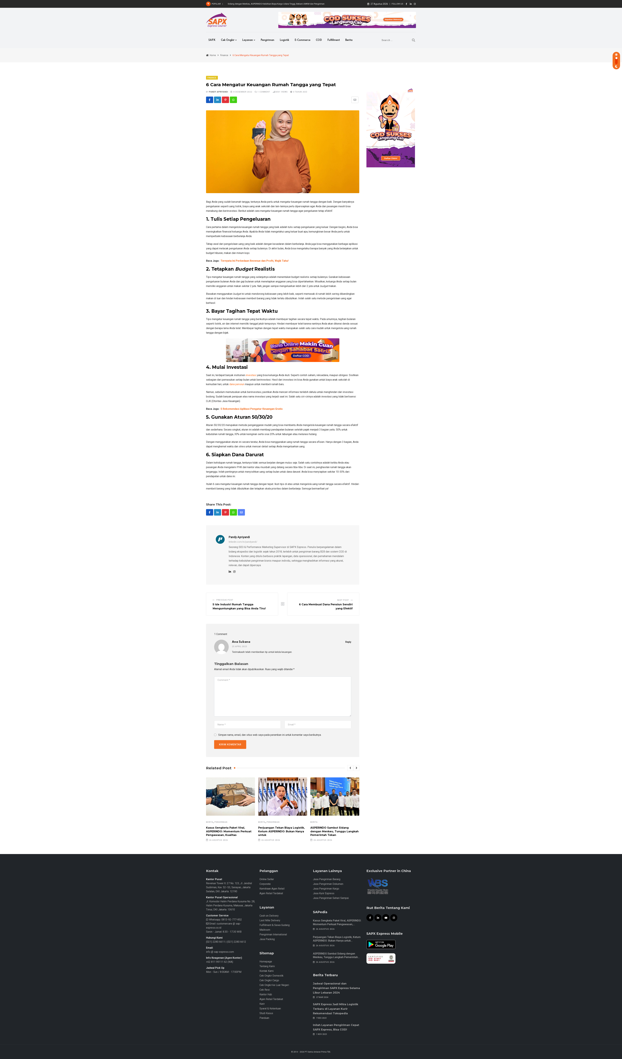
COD (319, 40)
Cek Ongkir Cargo (269, 980)
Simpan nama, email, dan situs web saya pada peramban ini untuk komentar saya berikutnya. (269, 734)
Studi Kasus (266, 1013)
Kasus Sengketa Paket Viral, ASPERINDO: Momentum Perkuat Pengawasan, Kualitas (228, 831)
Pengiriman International (273, 934)
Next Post (343, 600)
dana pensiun (236, 384)
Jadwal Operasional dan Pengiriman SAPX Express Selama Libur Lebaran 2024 (336, 988)
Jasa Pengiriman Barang (326, 879)
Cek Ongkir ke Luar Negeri (274, 985)
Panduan (264, 1017)
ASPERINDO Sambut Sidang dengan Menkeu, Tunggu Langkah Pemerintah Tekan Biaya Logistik (335, 957)
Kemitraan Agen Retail (271, 888)
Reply (348, 642)
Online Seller (266, 879)
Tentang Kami (267, 966)
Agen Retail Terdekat (271, 893)
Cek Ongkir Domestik (271, 975)
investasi (251, 375)
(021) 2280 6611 (215, 941)
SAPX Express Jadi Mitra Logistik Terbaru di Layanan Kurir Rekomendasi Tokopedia (335, 1009)
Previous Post (224, 600)
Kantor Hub (265, 994)
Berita (348, 40)
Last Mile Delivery (269, 920)
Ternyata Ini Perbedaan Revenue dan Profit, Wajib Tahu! (254, 260)
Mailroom (264, 929)
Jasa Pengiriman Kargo (326, 888)
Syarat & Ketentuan (270, 1008)
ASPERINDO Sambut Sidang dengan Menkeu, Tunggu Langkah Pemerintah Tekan (334, 831)
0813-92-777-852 (231, 919)
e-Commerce (302, 40)
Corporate (265, 883)
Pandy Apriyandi (218, 92)
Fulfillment (333, 40)
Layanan (247, 40)
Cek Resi (264, 989)
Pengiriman (267, 40)
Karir (262, 1003)
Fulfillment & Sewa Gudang (274, 925)
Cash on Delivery (269, 915)
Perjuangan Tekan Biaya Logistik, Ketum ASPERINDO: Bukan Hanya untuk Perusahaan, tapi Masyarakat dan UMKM (337, 941)
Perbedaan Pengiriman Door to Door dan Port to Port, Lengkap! (257, 4)
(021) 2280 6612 (236, 941)
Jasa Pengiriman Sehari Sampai (331, 898)
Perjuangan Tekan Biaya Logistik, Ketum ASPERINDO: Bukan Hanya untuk (281, 831)
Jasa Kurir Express (323, 893)
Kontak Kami (266, 970)
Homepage (265, 961)
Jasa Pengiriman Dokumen (328, 883)
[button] (350, 768)
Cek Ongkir (227, 40)
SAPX (211, 40)
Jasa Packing (267, 939)
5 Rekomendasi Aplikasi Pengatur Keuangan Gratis (252, 408)
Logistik (284, 40)
